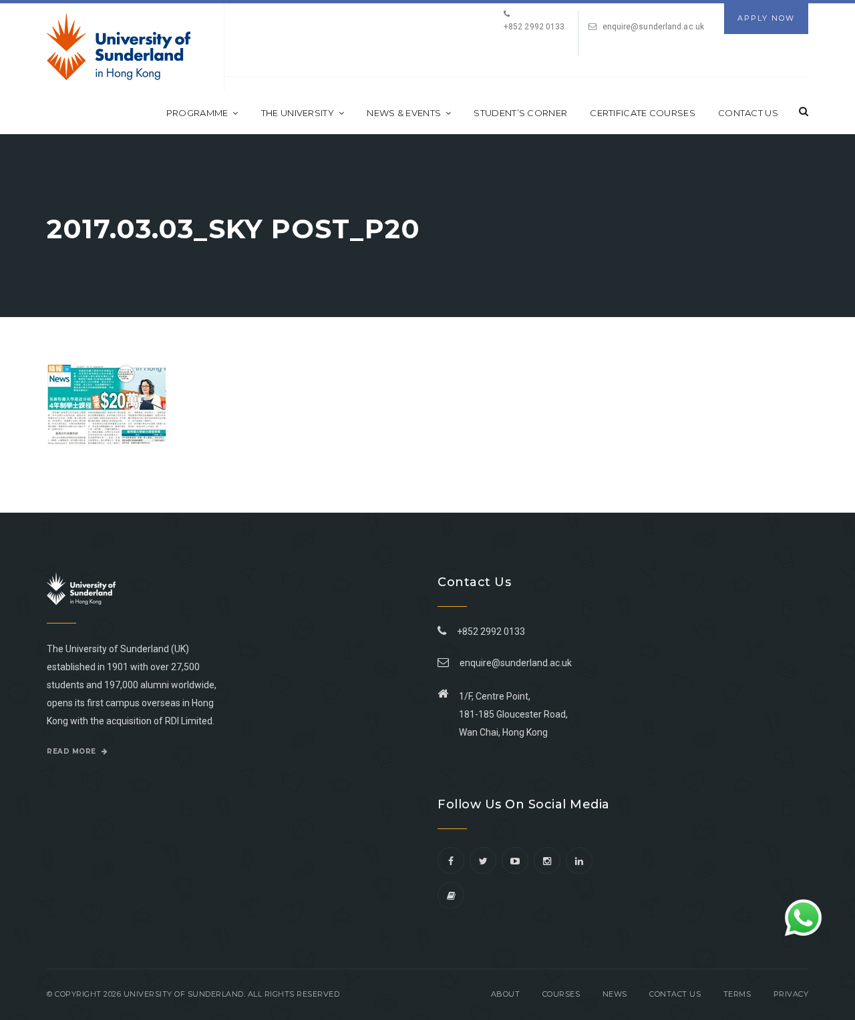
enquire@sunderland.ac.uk (653, 26)
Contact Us (748, 112)
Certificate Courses (642, 112)
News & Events (404, 112)
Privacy (791, 994)
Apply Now (766, 18)
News (615, 994)
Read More (72, 751)
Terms (737, 994)
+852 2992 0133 (489, 631)
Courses (561, 994)
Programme (197, 112)
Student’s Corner (520, 112)
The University (297, 112)
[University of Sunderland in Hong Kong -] (118, 47)
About (505, 994)
